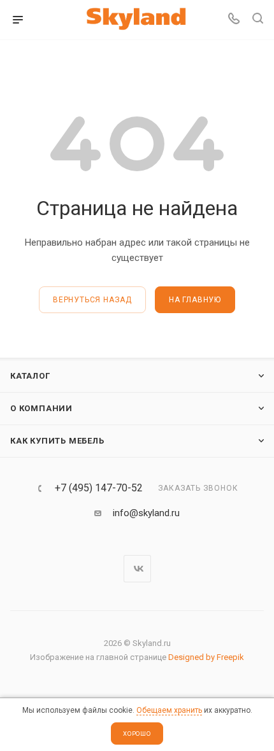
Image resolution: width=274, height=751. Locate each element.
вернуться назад (92, 299)
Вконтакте (137, 568)
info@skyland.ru (146, 513)
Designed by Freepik (206, 657)
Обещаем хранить (169, 710)
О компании (41, 408)
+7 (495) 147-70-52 (99, 488)
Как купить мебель (57, 441)
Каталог (30, 376)
